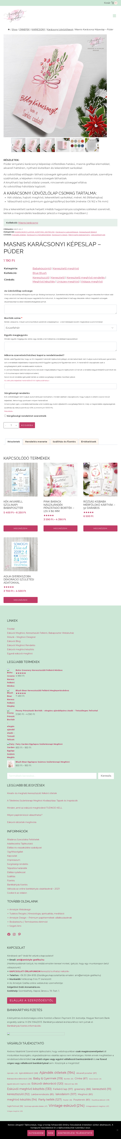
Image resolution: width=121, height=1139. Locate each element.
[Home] (9, 29)
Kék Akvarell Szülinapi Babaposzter (13, 504)
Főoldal (10, 629)
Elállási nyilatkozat (16, 872)
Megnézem (20, 528)
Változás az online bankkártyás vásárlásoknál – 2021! (33, 888)
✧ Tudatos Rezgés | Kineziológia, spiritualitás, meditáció (35, 913)
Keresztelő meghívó (66, 268)
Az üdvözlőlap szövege (58, 296)
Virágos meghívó (92, 281)
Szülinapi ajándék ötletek (35, 1106)
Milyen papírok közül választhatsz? (24, 815)
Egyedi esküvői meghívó (20, 653)
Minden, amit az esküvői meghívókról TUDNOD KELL (34, 807)
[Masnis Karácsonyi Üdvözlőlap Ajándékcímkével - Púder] (55, 85)
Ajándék (12, 1073)
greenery (82, 1089)
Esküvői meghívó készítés (20, 649)
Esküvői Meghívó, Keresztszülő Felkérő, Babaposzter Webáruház (40, 633)
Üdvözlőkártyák (98, 235)
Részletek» (8, 411)
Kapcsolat (12, 856)
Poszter (67, 1100)
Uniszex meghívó (68, 281)
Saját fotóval (15, 1106)
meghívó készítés (22, 1099)
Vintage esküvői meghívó (97, 1106)
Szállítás (11, 876)
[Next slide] (97, 144)
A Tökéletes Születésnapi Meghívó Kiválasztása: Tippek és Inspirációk (42, 800)
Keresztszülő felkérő (88, 232)
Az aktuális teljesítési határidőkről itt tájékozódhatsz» (26, 380)
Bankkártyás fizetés (17, 884)
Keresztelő (58, 277)
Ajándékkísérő (28, 1073)
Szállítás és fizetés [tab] (64, 441)
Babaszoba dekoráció (19, 1079)
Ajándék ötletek (19, 235)
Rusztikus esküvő (100, 1100)
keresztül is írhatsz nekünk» (39, 971)
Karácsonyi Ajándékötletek (39, 235)
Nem (50, 1133)
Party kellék (50, 1099)
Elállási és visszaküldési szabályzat (24, 847)
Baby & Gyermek (48, 1078)
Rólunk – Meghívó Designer (21, 637)
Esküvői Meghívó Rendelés (21, 645)
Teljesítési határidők (17, 868)
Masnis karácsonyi (28, 222)
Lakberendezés (42, 1094)
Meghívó (85, 1094)
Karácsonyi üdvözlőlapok (66, 232)
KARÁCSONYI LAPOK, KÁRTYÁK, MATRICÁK (35, 232)
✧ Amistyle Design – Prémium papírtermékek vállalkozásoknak (39, 917)
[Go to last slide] (12, 144)
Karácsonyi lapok (59, 235)
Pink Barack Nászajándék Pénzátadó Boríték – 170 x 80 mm (59, 506)
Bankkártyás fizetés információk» (24, 1026)
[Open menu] (114, 15)
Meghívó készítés (44, 281)
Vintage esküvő (67, 1105)
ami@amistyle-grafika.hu (30, 959)
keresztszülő (18, 1094)
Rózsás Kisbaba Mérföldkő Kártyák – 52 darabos (99, 504)
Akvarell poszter (86, 1073)
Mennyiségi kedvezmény (79, 235)
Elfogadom (36, 1133)
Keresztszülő (41, 277)
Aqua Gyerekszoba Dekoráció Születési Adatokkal (19, 579)
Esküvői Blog (14, 641)
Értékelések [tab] (88, 441)
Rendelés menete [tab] (36, 441)
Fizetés (11, 880)
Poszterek (81, 1099)
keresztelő (101, 1089)
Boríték (68, 1079)
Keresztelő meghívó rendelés (86, 277)
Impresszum (13, 860)
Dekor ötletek (95, 1079)
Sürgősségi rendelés (59, 402)
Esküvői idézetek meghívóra (21, 822)
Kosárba (27, 425)
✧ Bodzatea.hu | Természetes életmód (27, 922)
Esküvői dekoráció (47, 1083)
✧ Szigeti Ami (14, 926)
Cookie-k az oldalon (17, 893)
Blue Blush (40, 273)
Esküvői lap (71, 1084)
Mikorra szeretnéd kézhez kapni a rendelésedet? (60, 368)
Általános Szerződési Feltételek (23, 839)
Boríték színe (53, 320)
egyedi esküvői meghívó (18, 1084)
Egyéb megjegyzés (41, 337)
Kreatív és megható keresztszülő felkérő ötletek (32, 793)
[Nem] (117, 1130)
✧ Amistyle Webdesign (19, 909)
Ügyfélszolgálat (15, 851)
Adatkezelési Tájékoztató (20, 843)
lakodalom (65, 1094)
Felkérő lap (63, 1089)
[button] (18, 145)
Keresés (106, 775)
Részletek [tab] (14, 441)
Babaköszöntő (42, 268)
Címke (81, 1078)
